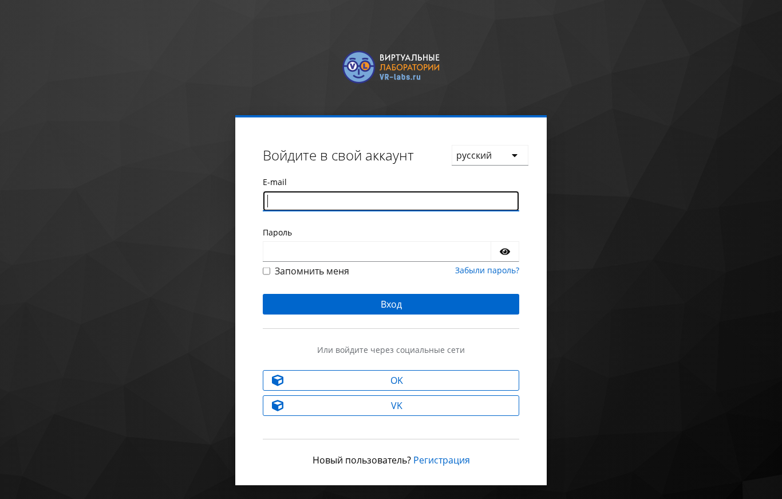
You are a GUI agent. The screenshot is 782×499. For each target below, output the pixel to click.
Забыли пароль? (487, 270)
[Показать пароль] (505, 251)
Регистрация (441, 460)
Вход (391, 304)
